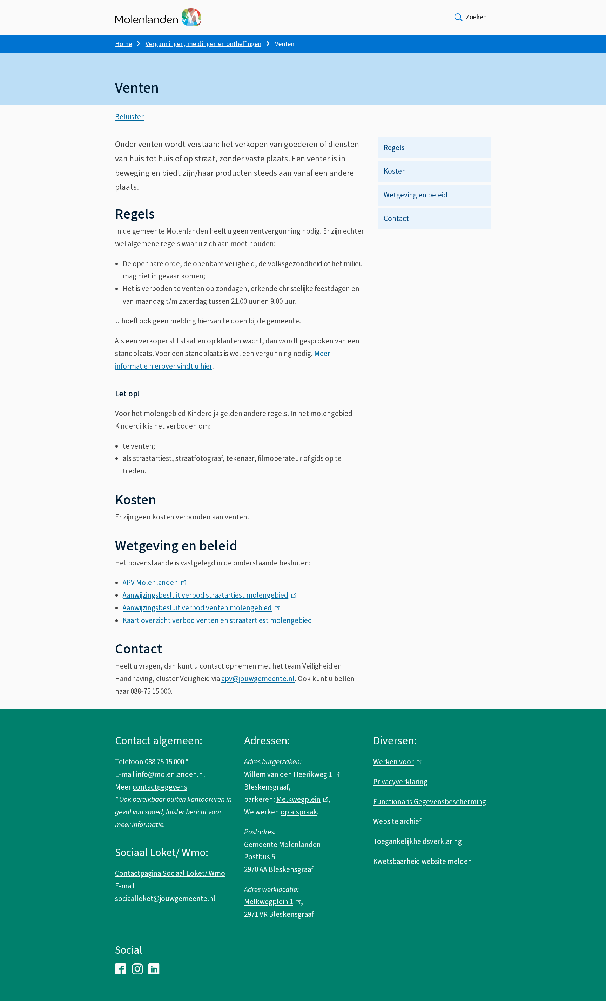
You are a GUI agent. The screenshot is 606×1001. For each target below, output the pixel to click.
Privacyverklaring (400, 782)
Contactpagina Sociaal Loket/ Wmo (170, 873)
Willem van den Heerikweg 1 (290, 774)
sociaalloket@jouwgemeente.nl (165, 898)
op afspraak (299, 812)
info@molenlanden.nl (170, 774)
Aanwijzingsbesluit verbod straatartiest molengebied (207, 595)
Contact (396, 218)
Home (123, 43)
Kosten (395, 171)
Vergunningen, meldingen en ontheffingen (203, 43)
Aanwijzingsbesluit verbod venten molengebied (199, 608)
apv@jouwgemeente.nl (258, 678)
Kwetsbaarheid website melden (422, 861)
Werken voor (395, 762)
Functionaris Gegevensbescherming (429, 802)
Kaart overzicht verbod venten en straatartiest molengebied (217, 620)
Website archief (397, 821)
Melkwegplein (300, 799)
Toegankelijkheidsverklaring (417, 841)
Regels (394, 147)
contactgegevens (160, 787)
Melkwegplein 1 (270, 901)
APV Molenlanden (152, 582)
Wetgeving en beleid (415, 195)
